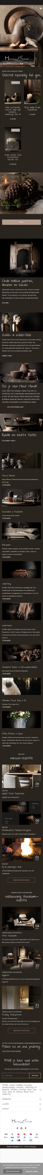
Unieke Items (7, 356)
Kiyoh (34, 1146)
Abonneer (35, 1075)
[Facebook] (17, 1128)
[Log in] (32, 7)
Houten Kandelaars (15, 407)
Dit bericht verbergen (12, 1171)
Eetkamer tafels (8, 441)
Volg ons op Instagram (11, 1051)
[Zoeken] (36, 7)
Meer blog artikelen (21, 880)
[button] (3, 8)
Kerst (21, 222)
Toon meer (6, 485)
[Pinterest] (25, 1128)
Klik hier (5, 303)
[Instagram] (21, 1128)
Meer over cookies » (32, 1171)
